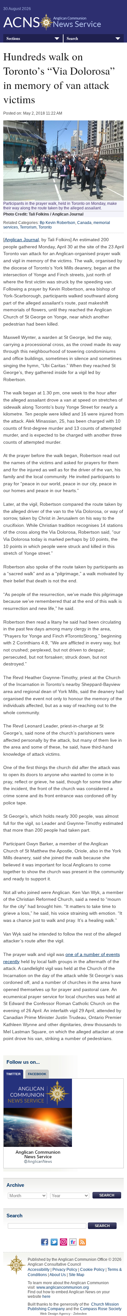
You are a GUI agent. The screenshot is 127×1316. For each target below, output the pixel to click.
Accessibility (38, 1269)
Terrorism (28, 227)
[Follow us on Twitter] (54, 1241)
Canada (84, 222)
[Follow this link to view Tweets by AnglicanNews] (38, 1123)
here (46, 1296)
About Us (57, 1275)
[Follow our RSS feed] (82, 1241)
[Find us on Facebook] (44, 1241)
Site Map (76, 1275)
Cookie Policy (92, 1269)
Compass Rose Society (100, 1309)
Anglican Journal (22, 239)
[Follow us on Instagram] (63, 1241)
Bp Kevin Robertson (57, 222)
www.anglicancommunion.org (62, 1287)
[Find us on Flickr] (73, 1241)
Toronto (45, 227)
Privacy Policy (64, 1269)
